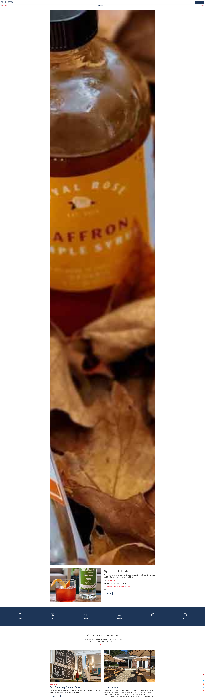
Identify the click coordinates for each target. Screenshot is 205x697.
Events (35, 2)
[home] (7, 2)
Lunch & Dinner (54, 684)
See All (102, 644)
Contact (191, 2)
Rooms (19, 2)
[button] (43, 2)
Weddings (27, 2)
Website (108, 593)
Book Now (200, 2)
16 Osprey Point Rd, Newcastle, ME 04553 (118, 586)
